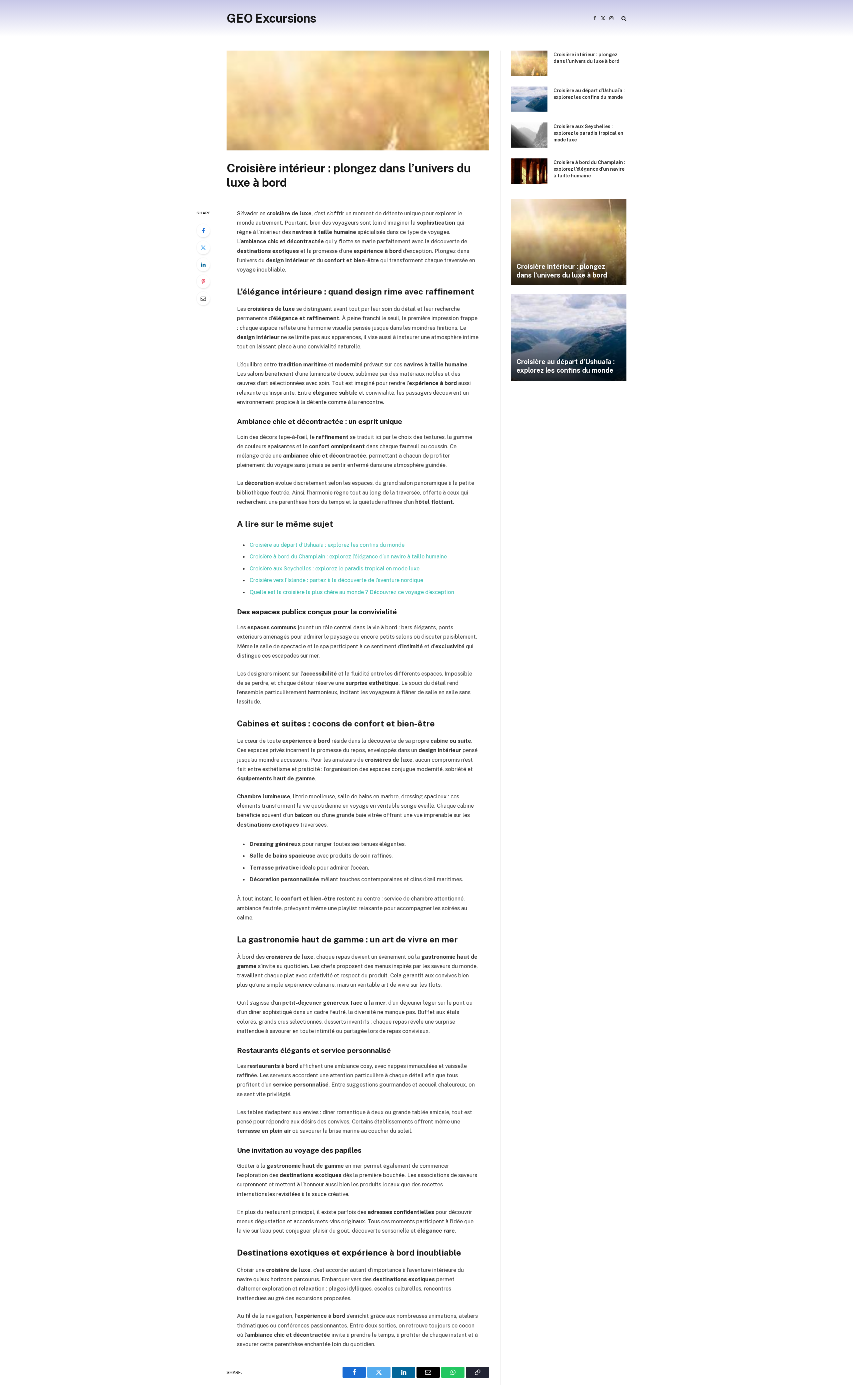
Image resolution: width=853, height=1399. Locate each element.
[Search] (623, 18)
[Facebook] (203, 230)
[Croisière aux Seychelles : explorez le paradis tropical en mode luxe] (529, 135)
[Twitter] (203, 247)
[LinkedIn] (203, 264)
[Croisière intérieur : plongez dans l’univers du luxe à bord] (358, 100)
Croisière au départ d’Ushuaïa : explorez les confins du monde (327, 544)
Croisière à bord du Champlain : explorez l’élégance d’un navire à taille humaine (348, 556)
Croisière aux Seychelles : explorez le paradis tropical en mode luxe (335, 568)
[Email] (203, 298)
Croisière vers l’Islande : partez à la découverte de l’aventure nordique (336, 580)
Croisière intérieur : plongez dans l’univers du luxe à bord (586, 58)
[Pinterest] (203, 281)
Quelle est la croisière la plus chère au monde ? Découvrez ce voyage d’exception (352, 592)
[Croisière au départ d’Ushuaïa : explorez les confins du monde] (529, 99)
